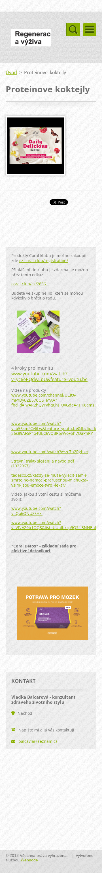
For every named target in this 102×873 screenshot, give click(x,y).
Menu (89, 29)
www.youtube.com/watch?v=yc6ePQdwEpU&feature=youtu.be (49, 376)
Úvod (11, 72)
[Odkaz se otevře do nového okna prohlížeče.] (35, 174)
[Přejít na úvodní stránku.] (28, 38)
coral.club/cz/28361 (29, 283)
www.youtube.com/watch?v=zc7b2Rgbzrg (50, 451)
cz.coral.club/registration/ (43, 260)
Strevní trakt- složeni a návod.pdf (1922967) (42, 463)
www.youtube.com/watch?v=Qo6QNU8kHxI (36, 511)
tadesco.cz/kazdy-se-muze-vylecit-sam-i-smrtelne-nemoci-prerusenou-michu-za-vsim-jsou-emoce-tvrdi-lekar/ (49, 480)
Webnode (29, 860)
